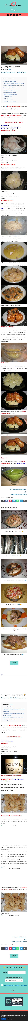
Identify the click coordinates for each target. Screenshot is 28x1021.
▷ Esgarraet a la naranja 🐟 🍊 (14, 604)
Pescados (3, 72)
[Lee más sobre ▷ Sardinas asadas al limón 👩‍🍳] (14, 544)
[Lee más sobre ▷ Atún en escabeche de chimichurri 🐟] (14, 643)
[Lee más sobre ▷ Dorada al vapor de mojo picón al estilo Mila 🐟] (14, 568)
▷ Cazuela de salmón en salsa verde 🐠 (14, 531)
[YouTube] (20, 15)
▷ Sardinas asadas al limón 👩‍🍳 (14, 555)
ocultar (11, 78)
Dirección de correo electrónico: (14, 977)
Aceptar (4, 1018)
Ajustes (9, 1018)
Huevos (3, 698)
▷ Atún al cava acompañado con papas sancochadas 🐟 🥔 (14, 629)
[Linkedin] (17, 15)
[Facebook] (8, 15)
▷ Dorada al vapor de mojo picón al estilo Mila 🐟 (14, 580)
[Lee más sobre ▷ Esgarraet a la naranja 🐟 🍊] (14, 593)
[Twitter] (11, 15)
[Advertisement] (14, 31)
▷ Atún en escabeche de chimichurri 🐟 (14, 654)
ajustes (4, 1016)
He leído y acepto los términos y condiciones (15, 985)
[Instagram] (14, 15)
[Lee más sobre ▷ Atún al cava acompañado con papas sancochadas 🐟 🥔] (14, 617)
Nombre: (4, 972)
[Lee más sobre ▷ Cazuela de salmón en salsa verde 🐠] (14, 519)
